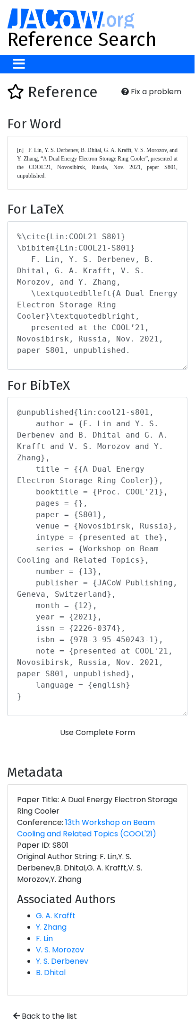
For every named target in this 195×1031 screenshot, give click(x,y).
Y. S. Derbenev (62, 961)
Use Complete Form (97, 732)
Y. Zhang (51, 927)
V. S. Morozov (60, 949)
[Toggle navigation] (19, 64)
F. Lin (44, 938)
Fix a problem (155, 91)
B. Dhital (51, 972)
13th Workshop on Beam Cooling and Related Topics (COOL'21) (86, 828)
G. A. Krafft (56, 915)
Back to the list (48, 1016)
